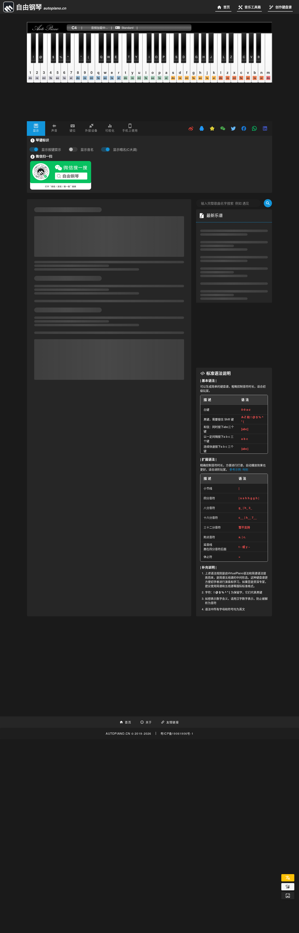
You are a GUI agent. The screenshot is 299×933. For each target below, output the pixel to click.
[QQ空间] (212, 128)
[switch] (74, 149)
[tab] (36, 128)
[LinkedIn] (265, 128)
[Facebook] (244, 128)
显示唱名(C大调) (125, 150)
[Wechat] (222, 128)
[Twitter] (233, 128)
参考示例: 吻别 (238, 469)
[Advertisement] (234, 335)
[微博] (191, 128)
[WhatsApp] (254, 128)
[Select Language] (287, 877)
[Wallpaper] (287, 895)
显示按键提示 (51, 150)
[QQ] (201, 128)
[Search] (268, 203)
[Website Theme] (287, 886)
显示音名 (87, 150)
